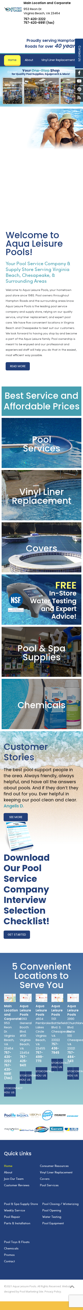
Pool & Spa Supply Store (21, 1204)
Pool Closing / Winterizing (60, 1204)
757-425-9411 (23, 1061)
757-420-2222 (35, 19)
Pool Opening (51, 1210)
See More (15, 817)
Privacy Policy (53, 1291)
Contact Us (13, 1090)
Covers (45, 1179)
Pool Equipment (53, 1223)
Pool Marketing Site (31, 1291)
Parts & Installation (17, 1223)
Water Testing (51, 1217)
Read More (18, 366)
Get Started (17, 935)
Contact (9, 1261)
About (8, 1172)
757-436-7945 (55, 1048)
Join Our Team (14, 1179)
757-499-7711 (40, 1056)
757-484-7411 (71, 1056)
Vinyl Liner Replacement (56, 1172)
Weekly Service (14, 1210)
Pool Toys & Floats (17, 1242)
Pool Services (49, 1185)
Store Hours (7, 1090)
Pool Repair (12, 1217)
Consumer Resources (54, 1166)
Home (8, 1166)
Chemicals (11, 1248)
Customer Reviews (16, 1185)
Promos (9, 1255)
